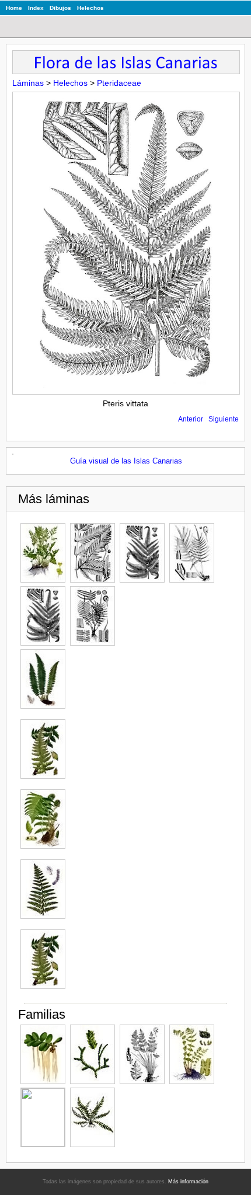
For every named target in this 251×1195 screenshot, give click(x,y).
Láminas (28, 83)
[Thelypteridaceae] (191, 1054)
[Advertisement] (139, 824)
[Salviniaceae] (42, 1054)
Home (14, 8)
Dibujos (60, 8)
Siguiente (223, 419)
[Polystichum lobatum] (42, 749)
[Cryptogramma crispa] (42, 553)
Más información (188, 1181)
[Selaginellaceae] (92, 1054)
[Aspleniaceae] (92, 1117)
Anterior (190, 419)
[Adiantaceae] (42, 1117)
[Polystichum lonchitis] (42, 889)
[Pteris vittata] (191, 553)
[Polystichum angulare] (42, 679)
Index (36, 8)
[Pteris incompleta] (92, 553)
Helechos (90, 8)
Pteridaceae (119, 83)
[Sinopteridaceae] (142, 1054)
